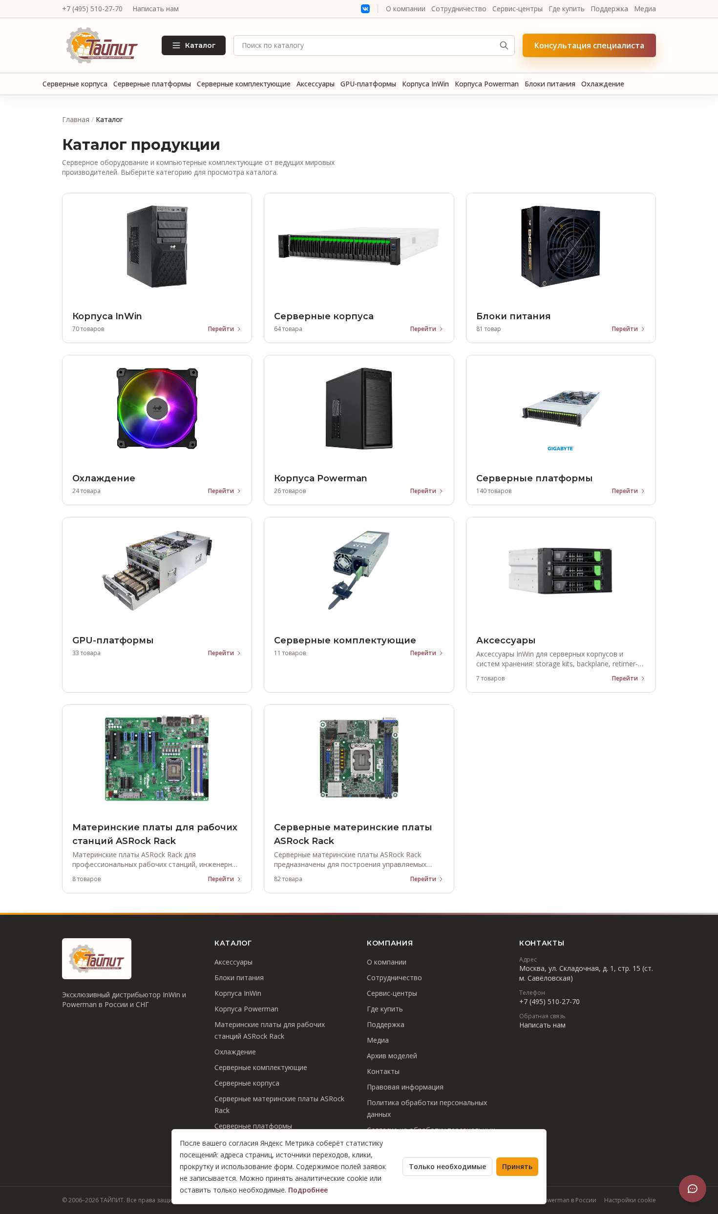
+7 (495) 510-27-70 (92, 8)
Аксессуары (315, 83)
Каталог (200, 45)
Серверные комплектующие (244, 83)
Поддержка (609, 8)
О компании (405, 8)
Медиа (645, 8)
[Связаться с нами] (692, 1188)
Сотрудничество (458, 8)
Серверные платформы (152, 83)
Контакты (383, 1071)
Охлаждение (602, 83)
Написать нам (155, 8)
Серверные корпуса (74, 83)
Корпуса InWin (425, 83)
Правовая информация (405, 1086)
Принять (517, 1166)
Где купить (567, 8)
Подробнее (308, 1189)
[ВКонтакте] (365, 8)
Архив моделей (392, 1055)
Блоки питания (550, 83)
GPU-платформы (368, 83)
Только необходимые (447, 1166)
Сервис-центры (517, 8)
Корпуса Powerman (487, 83)
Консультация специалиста (589, 45)
